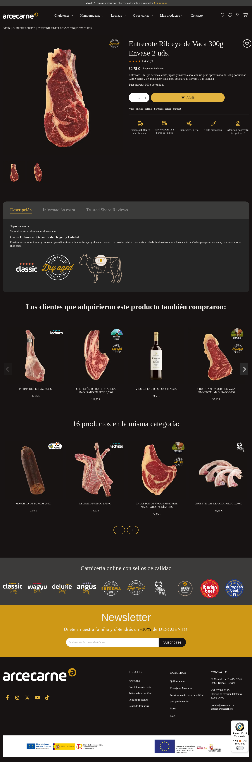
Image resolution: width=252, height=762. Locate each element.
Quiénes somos (177, 681)
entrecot (177, 108)
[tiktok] (47, 697)
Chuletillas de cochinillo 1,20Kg (218, 503)
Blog (172, 716)
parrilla (148, 108)
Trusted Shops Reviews (107, 209)
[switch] (240, 748)
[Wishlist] (230, 15)
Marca (173, 708)
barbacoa (158, 108)
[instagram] (17, 697)
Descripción (21, 209)
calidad (139, 108)
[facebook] (7, 697)
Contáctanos (160, 3)
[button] (171, 15)
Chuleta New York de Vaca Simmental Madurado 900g (216, 391)
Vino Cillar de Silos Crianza (156, 389)
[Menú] (246, 722)
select (168, 108)
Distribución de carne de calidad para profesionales (186, 698)
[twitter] (27, 697)
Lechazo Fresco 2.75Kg (95, 503)
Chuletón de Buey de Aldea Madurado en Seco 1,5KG (96, 391)
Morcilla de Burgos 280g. (33, 503)
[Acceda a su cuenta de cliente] (237, 15)
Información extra (59, 209)
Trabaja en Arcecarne (181, 688)
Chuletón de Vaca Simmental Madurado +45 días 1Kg (157, 505)
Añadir (191, 97)
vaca (131, 108)
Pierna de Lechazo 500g (35, 389)
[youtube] (37, 697)
